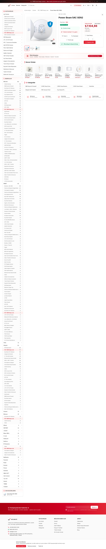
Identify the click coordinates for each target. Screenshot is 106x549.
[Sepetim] (92, 5)
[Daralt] (21, 14)
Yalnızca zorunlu (32, 546)
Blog (78, 530)
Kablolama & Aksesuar (9, 69)
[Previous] (26, 29)
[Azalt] (85, 39)
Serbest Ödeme (81, 527)
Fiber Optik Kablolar (8, 47)
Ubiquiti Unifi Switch (8, 26)
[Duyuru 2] (92, 1)
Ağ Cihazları (6, 14)
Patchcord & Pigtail (8, 50)
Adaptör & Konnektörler (9, 61)
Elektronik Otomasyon (9, 74)
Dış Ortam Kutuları (8, 58)
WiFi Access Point (8, 28)
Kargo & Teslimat (58, 527)
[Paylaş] (102, 14)
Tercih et (40, 546)
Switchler (6, 24)
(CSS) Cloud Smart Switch (9, 22)
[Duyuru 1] (90, 1)
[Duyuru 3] (94, 1)
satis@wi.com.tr (13, 531)
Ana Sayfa (41, 521)
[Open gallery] (40, 29)
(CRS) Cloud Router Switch (10, 20)
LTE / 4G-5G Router (8, 39)
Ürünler (13, 5)
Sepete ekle (90, 42)
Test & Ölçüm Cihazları (9, 63)
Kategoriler (24, 5)
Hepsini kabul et (21, 546)
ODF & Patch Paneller (9, 55)
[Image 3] (37, 48)
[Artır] (92, 39)
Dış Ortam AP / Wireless (9, 30)
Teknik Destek (57, 530)
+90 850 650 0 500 (14, 527)
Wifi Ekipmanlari (7, 37)
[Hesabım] (96, 5)
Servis (55, 523)
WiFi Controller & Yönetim (9, 34)
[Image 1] (27, 48)
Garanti (55, 521)
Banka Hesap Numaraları (83, 525)
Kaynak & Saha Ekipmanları (10, 66)
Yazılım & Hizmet (7, 71)
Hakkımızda (80, 521)
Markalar (18, 5)
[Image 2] (32, 48)
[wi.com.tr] (9, 5)
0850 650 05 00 (14, 529)
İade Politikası (57, 525)
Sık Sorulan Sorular (58, 532)
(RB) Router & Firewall (8, 16)
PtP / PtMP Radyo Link (9, 32)
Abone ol (94, 507)
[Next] (54, 29)
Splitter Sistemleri (8, 53)
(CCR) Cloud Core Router (9, 18)
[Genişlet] (21, 37)
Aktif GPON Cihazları (8, 45)
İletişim (78, 523)
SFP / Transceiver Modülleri (10, 42)
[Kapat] (97, 1)
